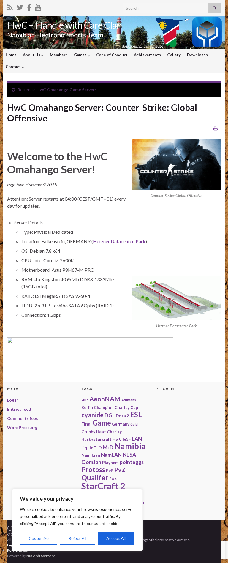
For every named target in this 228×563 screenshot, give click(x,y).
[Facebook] (29, 6)
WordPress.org (22, 427)
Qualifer (94, 477)
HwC (117, 439)
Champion (104, 407)
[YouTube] (38, 6)
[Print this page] (215, 128)
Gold (134, 424)
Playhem (110, 462)
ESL (136, 414)
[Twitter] (20, 6)
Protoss (93, 470)
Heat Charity (109, 431)
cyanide (92, 415)
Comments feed (23, 418)
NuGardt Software (40, 556)
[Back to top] (214, 527)
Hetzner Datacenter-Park (119, 241)
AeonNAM (105, 399)
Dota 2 (122, 415)
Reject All (77, 538)
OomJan (91, 462)
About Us (32, 54)
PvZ (120, 469)
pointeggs (132, 462)
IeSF (127, 439)
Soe (113, 478)
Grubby (88, 431)
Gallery (174, 54)
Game (102, 422)
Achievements (147, 54)
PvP (109, 470)
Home (11, 54)
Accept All (116, 538)
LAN (137, 439)
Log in (13, 399)
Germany (120, 423)
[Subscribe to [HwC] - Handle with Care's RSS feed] (10, 6)
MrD (108, 447)
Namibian (90, 455)
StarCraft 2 (103, 486)
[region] (77, 520)
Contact (14, 66)
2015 (84, 400)
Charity (122, 407)
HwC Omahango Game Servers (67, 89)
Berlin (87, 407)
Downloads (197, 54)
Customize (39, 538)
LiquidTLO (91, 447)
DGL (109, 415)
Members (59, 54)
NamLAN (111, 455)
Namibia (130, 446)
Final (86, 423)
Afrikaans (128, 400)
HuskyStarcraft (96, 439)
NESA (129, 455)
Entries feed (19, 409)
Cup (134, 407)
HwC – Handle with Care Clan (64, 25)
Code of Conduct (112, 54)
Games (81, 54)
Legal (11, 545)
